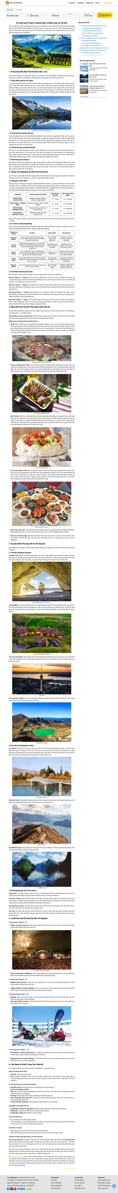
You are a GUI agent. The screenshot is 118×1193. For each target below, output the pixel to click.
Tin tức (97, 3)
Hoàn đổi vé (78, 1185)
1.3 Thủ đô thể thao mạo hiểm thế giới (92, 33)
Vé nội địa (72, 3)
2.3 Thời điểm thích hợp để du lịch (91, 45)
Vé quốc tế (80, 3)
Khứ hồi (19, 10)
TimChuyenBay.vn (16, 1156)
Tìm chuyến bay (106, 15)
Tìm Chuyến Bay (12, 1177)
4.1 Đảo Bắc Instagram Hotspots (90, 53)
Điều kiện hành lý (80, 1188)
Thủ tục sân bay (79, 1183)
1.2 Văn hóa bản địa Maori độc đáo (91, 31)
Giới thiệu (54, 1180)
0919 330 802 (31, 1183)
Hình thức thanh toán (104, 1185)
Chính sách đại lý (103, 1188)
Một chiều (10, 10)
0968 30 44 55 (108, 3)
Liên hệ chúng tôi (56, 1183)
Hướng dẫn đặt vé (56, 1185)
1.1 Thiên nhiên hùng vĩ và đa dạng (91, 28)
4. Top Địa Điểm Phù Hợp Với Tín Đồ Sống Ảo (92, 50)
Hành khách (87, 14)
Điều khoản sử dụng (104, 1183)
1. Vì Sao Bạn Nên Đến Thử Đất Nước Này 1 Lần (93, 26)
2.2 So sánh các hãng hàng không (91, 43)
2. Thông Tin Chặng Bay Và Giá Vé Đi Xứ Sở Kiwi (93, 38)
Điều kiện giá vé (55, 1188)
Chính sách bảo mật (104, 1180)
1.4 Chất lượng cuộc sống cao (90, 36)
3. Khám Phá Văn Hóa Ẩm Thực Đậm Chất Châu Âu (93, 48)
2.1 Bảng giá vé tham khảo (88, 40)
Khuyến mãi (89, 3)
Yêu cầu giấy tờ (79, 1180)
